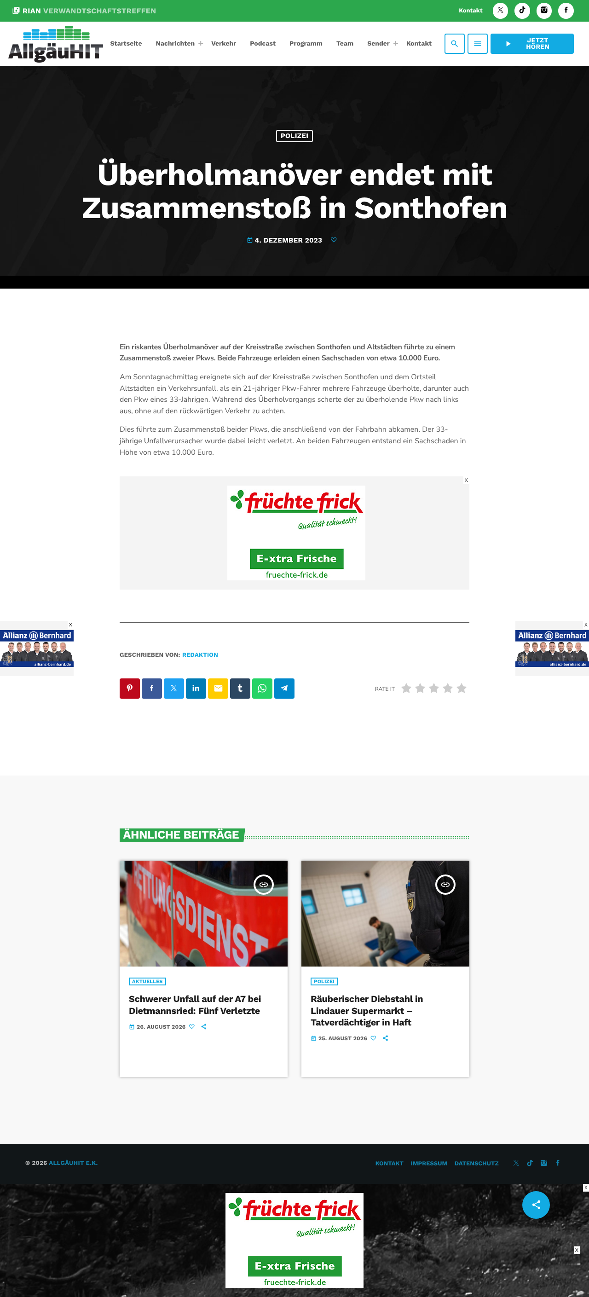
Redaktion (200, 655)
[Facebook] (566, 11)
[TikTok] (522, 11)
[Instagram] (544, 11)
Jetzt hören (526, 44)
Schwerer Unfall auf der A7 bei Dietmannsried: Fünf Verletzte (195, 1004)
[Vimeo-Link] (55, 43)
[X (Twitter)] (500, 11)
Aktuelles (147, 981)
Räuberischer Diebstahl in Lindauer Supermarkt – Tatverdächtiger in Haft (367, 1010)
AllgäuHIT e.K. (73, 1163)
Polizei (295, 136)
